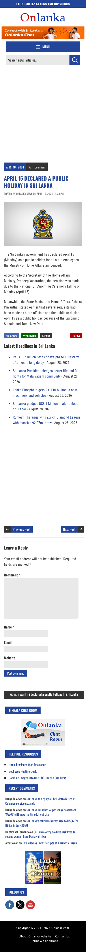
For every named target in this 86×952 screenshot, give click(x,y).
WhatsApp (29, 336)
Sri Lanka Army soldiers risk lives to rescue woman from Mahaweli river (40, 834)
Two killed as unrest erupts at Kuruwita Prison (49, 842)
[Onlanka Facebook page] (9, 902)
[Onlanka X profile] (20, 902)
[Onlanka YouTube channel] (30, 902)
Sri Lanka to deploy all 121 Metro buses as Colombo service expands (40, 801)
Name (9, 627)
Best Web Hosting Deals (23, 771)
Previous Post (21, 529)
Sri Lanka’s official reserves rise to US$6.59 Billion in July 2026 (41, 823)
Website (9, 657)
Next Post (69, 529)
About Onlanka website (35, 936)
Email (8, 642)
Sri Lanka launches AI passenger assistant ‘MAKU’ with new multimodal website (40, 812)
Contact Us (62, 936)
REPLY (76, 336)
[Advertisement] (43, 115)
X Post (46, 336)
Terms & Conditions (44, 941)
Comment (40, 167)
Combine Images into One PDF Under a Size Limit (37, 777)
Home (13, 694)
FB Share (11, 336)
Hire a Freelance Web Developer (27, 764)
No (29, 167)
